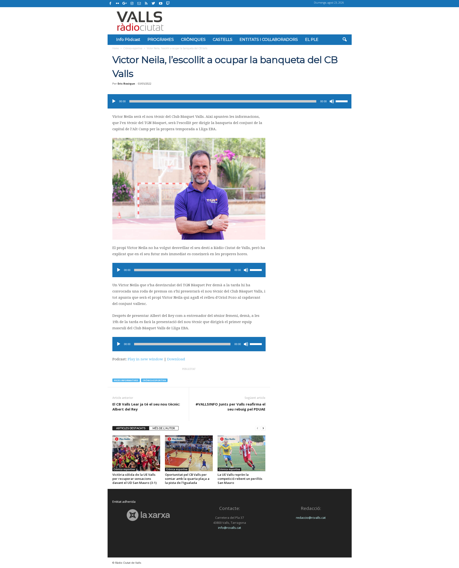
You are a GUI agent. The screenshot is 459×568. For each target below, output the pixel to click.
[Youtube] (161, 3)
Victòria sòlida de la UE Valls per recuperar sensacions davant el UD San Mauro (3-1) (134, 478)
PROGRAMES (161, 39)
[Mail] (139, 3)
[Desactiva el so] (331, 101)
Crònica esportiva (132, 48)
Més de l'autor (164, 428)
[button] (344, 39)
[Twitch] (167, 3)
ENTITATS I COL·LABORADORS (269, 39)
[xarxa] (148, 515)
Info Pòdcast (128, 39)
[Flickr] (117, 3)
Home (115, 48)
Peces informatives (126, 380)
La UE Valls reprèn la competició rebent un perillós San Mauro (240, 478)
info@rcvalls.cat (229, 527)
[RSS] (146, 3)
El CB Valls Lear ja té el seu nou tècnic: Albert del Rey (146, 406)
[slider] (342, 101)
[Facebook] (110, 3)
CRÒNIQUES (193, 39)
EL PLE (311, 39)
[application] (229, 101)
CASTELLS (222, 39)
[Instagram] (132, 3)
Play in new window (145, 359)
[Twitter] (153, 3)
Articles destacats (130, 428)
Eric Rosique (126, 83)
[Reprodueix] (113, 101)
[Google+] (125, 3)
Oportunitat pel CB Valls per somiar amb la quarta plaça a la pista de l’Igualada (187, 478)
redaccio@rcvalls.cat (311, 517)
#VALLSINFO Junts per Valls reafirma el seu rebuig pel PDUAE (230, 406)
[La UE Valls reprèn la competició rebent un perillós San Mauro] (241, 453)
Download (176, 359)
